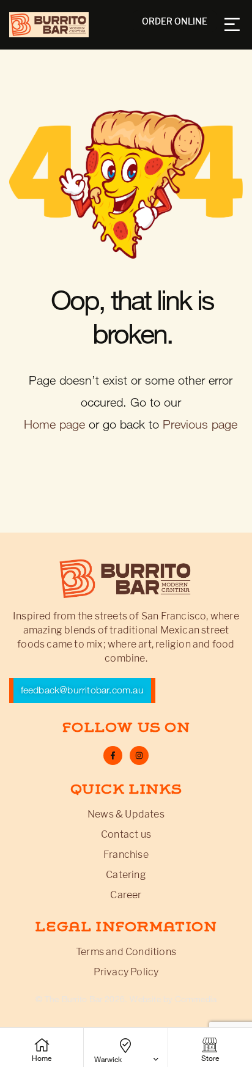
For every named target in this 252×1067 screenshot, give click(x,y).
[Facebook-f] (112, 755)
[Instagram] (139, 755)
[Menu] (233, 24)
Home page (54, 424)
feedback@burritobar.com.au (82, 690)
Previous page (200, 424)
